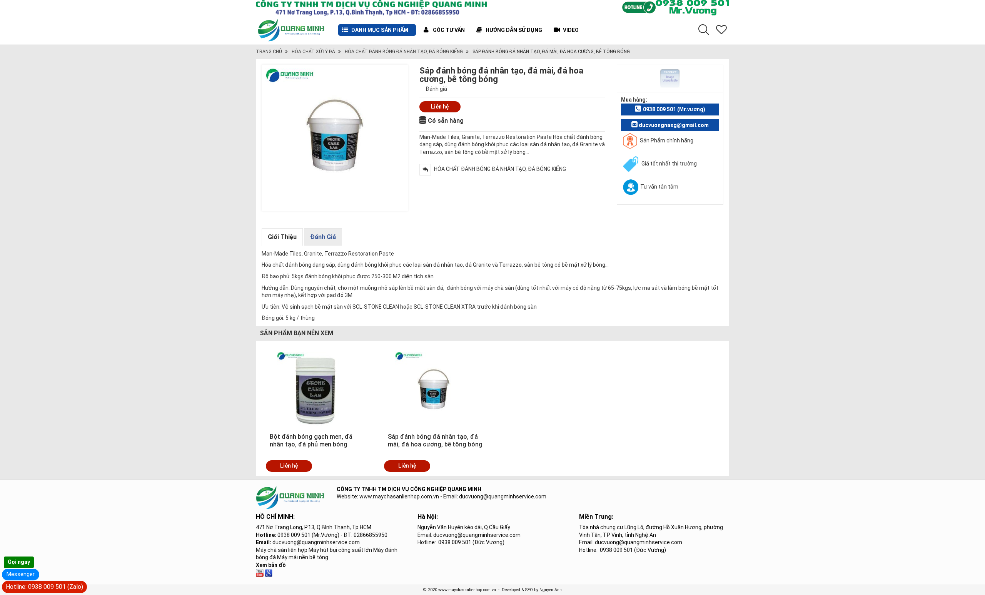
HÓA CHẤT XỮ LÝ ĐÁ (313, 51)
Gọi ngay (19, 562)
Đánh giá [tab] (323, 237)
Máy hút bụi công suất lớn (340, 550)
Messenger (21, 574)
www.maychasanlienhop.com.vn (399, 496)
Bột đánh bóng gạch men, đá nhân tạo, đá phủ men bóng (311, 440)
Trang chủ (269, 51)
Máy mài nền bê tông (302, 557)
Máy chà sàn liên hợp (281, 550)
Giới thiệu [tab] (282, 237)
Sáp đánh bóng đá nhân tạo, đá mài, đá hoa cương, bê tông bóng (435, 440)
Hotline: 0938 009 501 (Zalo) (44, 586)
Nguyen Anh (550, 589)
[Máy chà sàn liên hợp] (268, 573)
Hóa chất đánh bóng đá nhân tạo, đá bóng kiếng (404, 51)
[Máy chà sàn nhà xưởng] (260, 573)
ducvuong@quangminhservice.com (316, 542)
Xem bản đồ (271, 565)
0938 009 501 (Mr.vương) (674, 109)
